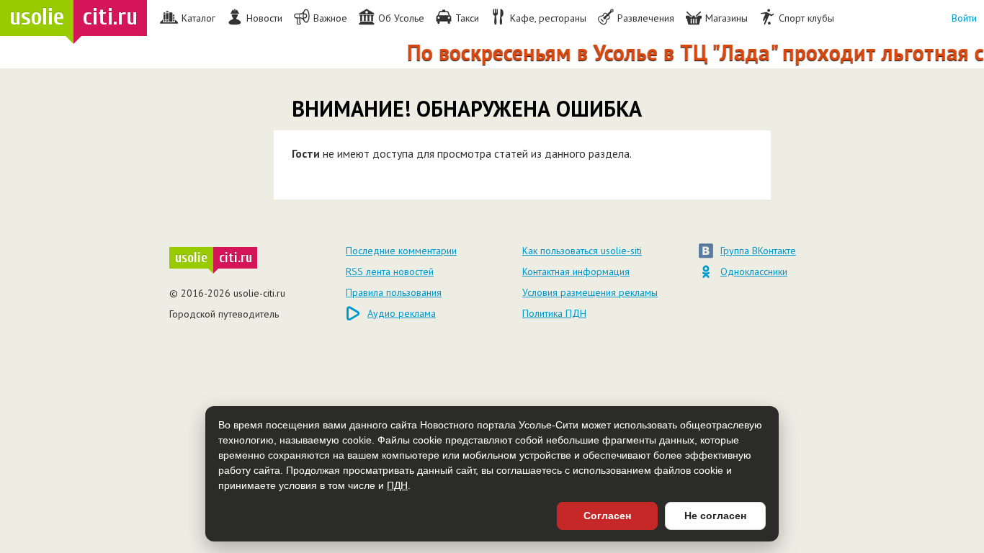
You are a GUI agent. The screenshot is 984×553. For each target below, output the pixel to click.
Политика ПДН (554, 313)
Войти (964, 18)
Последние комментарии (401, 250)
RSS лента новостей (390, 271)
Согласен (607, 515)
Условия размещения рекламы (590, 292)
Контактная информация (576, 271)
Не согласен (715, 515)
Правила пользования (394, 292)
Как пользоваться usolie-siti (582, 250)
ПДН (397, 485)
